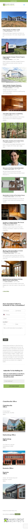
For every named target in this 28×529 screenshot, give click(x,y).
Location (5, 322)
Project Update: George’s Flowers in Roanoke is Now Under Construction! (12, 86)
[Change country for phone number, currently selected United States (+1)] (4, 314)
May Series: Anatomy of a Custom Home (13, 141)
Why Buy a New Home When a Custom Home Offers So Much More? (13, 251)
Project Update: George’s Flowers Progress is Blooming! (14, 57)
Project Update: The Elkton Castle (11, 29)
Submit (5, 339)
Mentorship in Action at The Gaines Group (14, 195)
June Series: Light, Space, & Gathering (13, 113)
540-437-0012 (14, 1)
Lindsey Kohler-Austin (9, 169)
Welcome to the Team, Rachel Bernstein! (13, 168)
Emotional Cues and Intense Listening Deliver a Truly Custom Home (12, 279)
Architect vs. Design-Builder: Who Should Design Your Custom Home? (13, 223)
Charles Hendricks (8, 31)
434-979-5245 (9, 414)
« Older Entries (6, 291)
